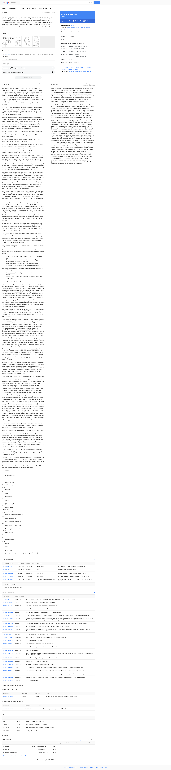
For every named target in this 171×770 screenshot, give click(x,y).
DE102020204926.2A (8, 696)
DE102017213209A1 (8, 661)
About (65, 767)
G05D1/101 (8, 54)
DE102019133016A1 (8, 579)
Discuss (89, 71)
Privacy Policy (99, 767)
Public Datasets (84, 767)
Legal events (77, 67)
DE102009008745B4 (8, 602)
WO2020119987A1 (7, 647)
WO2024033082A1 (7, 634)
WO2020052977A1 (7, 674)
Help (106, 767)
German (72, 25)
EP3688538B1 (6, 599)
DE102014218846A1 (8, 664)
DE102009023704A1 (8, 618)
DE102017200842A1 (8, 612)
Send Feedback (73, 767)
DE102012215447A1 (8, 640)
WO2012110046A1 (7, 637)
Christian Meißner (70, 27)
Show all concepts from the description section (15, 755)
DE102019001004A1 (8, 576)
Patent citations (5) (68, 67)
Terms (91, 767)
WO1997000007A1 (7, 566)
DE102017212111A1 (8, 623)
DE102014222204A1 (8, 643)
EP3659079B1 (6, 615)
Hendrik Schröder (80, 27)
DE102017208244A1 (8, 650)
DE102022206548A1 (8, 667)
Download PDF (67, 20)
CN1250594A (6, 569)
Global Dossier (78, 71)
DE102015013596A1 (8, 573)
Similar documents (86, 67)
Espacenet (71, 71)
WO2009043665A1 (7, 609)
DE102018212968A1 (8, 677)
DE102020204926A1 (8, 658)
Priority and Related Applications (69, 69)
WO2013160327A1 (7, 629)
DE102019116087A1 (8, 626)
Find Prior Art (78, 20)
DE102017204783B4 (8, 653)
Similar (87, 20)
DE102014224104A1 (8, 605)
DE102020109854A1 (8, 670)
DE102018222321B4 (8, 680)
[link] (28, 55)
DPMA (84, 71)
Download (83, 740)
